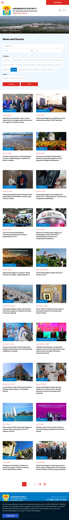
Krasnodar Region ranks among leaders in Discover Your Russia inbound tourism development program (48, 390)
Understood (10, 515)
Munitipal (21, 78)
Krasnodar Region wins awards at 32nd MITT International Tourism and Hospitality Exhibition (51, 196)
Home (5, 30)
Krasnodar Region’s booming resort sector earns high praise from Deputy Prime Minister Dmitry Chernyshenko (51, 467)
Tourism (13, 69)
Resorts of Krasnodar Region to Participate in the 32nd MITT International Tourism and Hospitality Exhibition (49, 235)
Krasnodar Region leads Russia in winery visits (49, 274)
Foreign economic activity (42, 60)
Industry (57, 65)
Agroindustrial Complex (45, 65)
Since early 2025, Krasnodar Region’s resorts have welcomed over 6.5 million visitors (17, 429)
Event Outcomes (8, 65)
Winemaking (22, 69)
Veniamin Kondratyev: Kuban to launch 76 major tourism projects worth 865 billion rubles (16, 467)
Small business (17, 60)
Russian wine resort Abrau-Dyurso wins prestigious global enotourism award (50, 429)
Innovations (28, 60)
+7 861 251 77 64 (56, 500)
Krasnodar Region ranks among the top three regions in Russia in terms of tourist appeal (17, 311)
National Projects (34, 69)
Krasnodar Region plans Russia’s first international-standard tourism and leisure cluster (17, 196)
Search (11, 84)
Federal (5, 78)
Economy (19, 65)
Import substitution (48, 69)
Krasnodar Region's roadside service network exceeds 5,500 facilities (50, 119)
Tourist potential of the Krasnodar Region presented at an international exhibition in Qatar (17, 349)
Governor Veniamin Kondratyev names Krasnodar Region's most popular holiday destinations (49, 158)
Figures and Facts (29, 65)
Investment (7, 60)
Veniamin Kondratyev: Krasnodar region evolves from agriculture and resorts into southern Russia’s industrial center (50, 350)
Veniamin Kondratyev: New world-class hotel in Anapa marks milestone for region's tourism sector (17, 120)
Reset (29, 84)
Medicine (6, 69)
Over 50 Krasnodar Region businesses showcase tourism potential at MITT (15, 234)
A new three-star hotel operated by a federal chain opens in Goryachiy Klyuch (17, 389)
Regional (13, 78)
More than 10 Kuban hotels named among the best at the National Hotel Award (49, 311)
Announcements (57, 60)
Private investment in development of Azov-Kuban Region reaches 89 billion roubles (17, 158)
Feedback (57, 2)
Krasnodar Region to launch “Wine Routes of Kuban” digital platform (16, 274)
